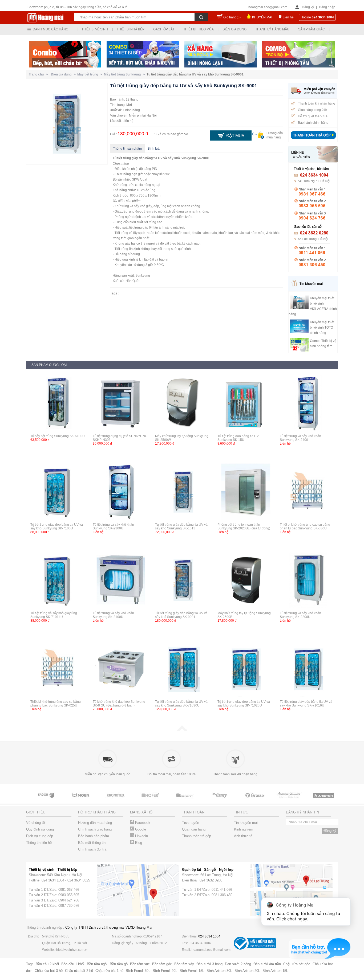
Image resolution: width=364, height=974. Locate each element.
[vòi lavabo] (46, 800)
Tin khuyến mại (246, 823)
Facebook (142, 823)
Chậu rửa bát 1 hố (109, 971)
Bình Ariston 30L (219, 971)
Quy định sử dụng (40, 829)
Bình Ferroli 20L (165, 971)
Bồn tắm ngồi (97, 964)
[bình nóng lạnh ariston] (323, 800)
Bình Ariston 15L (275, 971)
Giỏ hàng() (232, 17)
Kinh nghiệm (243, 829)
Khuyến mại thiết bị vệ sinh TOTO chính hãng (322, 327)
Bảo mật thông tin (92, 843)
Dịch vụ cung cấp (39, 836)
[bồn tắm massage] (184, 800)
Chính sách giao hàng (95, 829)
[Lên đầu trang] (182, 730)
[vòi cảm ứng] (150, 800)
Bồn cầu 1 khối (72, 964)
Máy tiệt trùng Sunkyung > (125, 74)
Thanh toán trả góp (196, 836)
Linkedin (141, 836)
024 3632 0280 (211, 880)
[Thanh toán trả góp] (313, 139)
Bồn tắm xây (184, 964)
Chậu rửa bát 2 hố (79, 971)
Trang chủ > (39, 74)
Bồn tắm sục (140, 964)
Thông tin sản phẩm (127, 148)
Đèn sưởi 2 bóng (238, 964)
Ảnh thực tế (243, 836)
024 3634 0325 (78, 880)
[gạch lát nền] (254, 800)
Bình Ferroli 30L (138, 971)
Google (140, 829)
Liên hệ (288, 17)
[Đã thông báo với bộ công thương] (255, 949)
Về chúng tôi (36, 823)
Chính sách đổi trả (92, 849)
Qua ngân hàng (193, 829)
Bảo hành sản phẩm (93, 836)
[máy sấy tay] (219, 800)
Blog (138, 843)
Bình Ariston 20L (247, 971)
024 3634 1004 (53, 880)
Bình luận (154, 148)
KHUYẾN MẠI (262, 17)
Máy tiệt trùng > (90, 74)
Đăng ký (308, 7)
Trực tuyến (190, 823)
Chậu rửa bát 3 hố (49, 971)
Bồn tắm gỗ (119, 964)
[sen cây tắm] (115, 800)
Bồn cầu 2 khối (47, 964)
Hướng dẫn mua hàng (95, 823)
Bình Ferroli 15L (192, 971)
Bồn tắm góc (162, 964)
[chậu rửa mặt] (80, 800)
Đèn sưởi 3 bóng (209, 964)
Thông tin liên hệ (39, 843)
